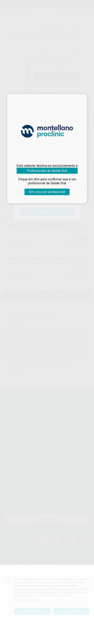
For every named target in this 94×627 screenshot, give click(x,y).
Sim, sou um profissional (47, 192)
